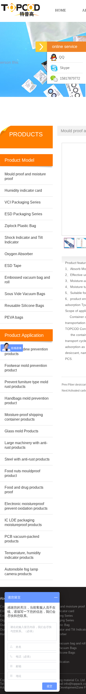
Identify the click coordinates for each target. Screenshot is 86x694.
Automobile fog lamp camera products (21, 571)
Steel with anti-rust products (27, 459)
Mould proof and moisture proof (64, 606)
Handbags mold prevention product (27, 400)
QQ (60, 57)
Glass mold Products (21, 431)
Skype (63, 68)
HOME (60, 10)
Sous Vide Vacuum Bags (60, 648)
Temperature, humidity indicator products (23, 555)
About (4, 598)
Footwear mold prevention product (26, 368)
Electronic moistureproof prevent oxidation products (26, 506)
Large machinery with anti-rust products (26, 445)
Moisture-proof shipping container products (24, 417)
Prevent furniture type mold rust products (26, 384)
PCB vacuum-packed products (22, 539)
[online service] (41, 47)
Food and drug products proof (24, 489)
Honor (4, 634)
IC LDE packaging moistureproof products (23, 522)
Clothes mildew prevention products (26, 351)
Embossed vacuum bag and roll (65, 643)
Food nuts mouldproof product (22, 473)
